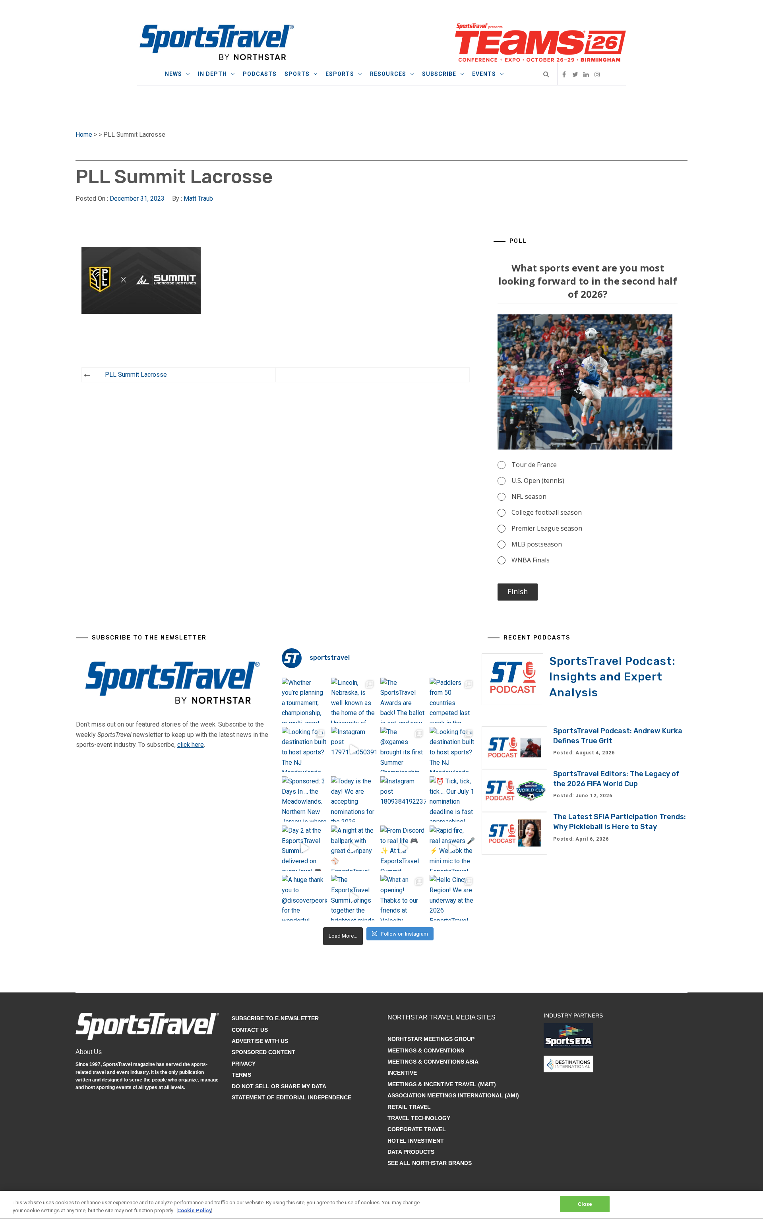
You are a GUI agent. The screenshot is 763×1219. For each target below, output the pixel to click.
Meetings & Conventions (425, 1050)
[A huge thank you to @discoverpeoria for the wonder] (304, 897)
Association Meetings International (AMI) (453, 1095)
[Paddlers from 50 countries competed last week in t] (452, 700)
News (173, 74)
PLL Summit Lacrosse (136, 374)
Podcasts (260, 74)
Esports (339, 74)
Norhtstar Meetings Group (430, 1039)
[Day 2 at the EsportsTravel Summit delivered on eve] (304, 848)
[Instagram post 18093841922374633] (403, 799)
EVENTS (484, 74)
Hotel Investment (415, 1141)
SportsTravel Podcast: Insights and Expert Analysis (612, 677)
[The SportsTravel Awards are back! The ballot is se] (403, 700)
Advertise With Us (260, 1041)
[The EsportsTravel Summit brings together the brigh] (353, 897)
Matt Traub (198, 198)
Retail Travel (409, 1107)
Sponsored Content (263, 1052)
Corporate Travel (416, 1129)
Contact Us (250, 1030)
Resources (388, 74)
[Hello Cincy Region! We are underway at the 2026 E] (452, 897)
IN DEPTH (212, 74)
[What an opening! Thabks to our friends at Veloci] (403, 897)
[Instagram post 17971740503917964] (353, 749)
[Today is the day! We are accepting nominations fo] (353, 799)
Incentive (402, 1073)
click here (190, 744)
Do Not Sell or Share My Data (279, 1086)
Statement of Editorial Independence (291, 1097)
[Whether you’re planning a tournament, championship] (304, 700)
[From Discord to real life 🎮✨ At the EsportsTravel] (403, 848)
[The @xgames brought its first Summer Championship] (403, 749)
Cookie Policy (194, 1210)
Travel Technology (418, 1118)
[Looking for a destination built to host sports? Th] (304, 749)
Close (585, 1204)
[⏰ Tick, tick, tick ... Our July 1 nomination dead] (452, 799)
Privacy (244, 1063)
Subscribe (439, 74)
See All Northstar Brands (429, 1163)
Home (84, 134)
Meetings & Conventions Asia (432, 1061)
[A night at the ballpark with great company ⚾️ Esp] (353, 848)
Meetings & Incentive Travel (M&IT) (441, 1084)
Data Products (410, 1152)
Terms (241, 1075)
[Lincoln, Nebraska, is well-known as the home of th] (353, 700)
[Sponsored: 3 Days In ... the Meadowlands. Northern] (304, 799)
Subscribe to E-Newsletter (275, 1018)
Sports (297, 74)
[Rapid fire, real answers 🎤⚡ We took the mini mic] (452, 848)
